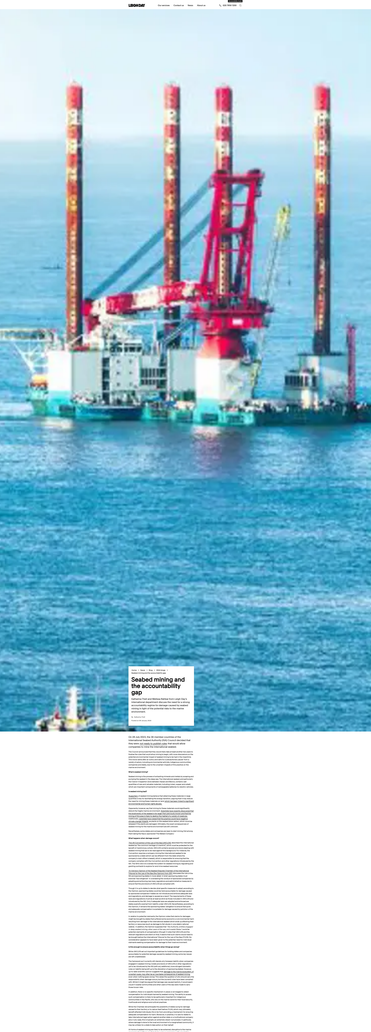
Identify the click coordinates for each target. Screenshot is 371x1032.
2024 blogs (160, 670)
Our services (164, 5)
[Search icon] (240, 5)
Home (134, 670)
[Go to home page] (136, 5)
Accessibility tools (235, 1)
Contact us (179, 5)
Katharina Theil (139, 717)
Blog (151, 670)
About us (201, 5)
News (190, 5)
